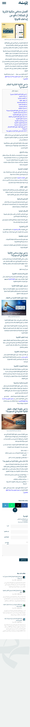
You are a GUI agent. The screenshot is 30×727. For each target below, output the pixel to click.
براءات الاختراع (23, 96)
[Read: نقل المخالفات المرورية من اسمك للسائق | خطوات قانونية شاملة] (24, 605)
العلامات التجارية (22, 98)
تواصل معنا (25, 666)
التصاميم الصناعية (22, 102)
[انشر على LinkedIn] (5, 505)
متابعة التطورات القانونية (20, 123)
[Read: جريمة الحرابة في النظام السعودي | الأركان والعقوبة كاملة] (24, 591)
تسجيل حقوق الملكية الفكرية (20, 115)
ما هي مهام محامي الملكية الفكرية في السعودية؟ (16, 111)
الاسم (7, 526)
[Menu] (4, 3)
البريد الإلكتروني (6, 531)
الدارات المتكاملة (23, 108)
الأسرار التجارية (23, 106)
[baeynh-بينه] (17, 3)
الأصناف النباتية (23, 104)
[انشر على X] (18, 505)
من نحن (26, 678)
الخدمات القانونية (24, 691)
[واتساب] (24, 701)
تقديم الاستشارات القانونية (20, 113)
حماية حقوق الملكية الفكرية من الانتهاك (17, 117)
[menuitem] (4, 3)
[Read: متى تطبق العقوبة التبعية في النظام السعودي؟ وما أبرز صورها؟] (24, 577)
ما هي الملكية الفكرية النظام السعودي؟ (18, 94)
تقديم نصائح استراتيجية (20, 125)
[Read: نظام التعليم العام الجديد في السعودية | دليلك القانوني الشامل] (24, 619)
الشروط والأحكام (14, 714)
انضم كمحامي (24, 680)
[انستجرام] (19, 701)
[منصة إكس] (10, 701)
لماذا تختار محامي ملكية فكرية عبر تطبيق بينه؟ (16, 131)
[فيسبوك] (6, 701)
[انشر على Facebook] (24, 505)
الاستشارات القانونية (23, 689)
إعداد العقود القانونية (21, 119)
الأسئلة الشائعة (24, 668)
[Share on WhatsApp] (12, 505)
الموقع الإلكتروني (6, 537)
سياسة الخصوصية (24, 714)
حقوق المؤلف (23, 100)
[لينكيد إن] (15, 701)
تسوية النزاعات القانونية (21, 121)
